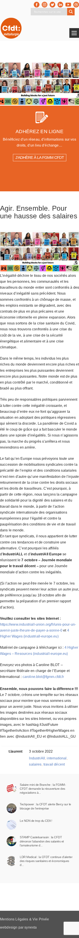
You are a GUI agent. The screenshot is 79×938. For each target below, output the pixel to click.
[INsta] (44, 4)
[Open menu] (74, 33)
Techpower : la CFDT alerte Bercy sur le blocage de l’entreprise (45, 806)
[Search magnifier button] (71, 11)
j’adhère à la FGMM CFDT (39, 157)
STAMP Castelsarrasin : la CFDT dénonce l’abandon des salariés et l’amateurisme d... (42, 841)
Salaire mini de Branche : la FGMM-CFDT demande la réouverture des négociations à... (43, 788)
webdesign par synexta (18, 927)
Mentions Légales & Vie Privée (24, 919)
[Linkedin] (60, 4)
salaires (35, 764)
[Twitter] (52, 4)
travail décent (54, 764)
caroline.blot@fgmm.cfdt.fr (43, 677)
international (56, 758)
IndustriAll (37, 758)
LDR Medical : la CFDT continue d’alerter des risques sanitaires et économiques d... (46, 861)
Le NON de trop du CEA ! (36, 820)
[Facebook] (37, 4)
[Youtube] (68, 4)
